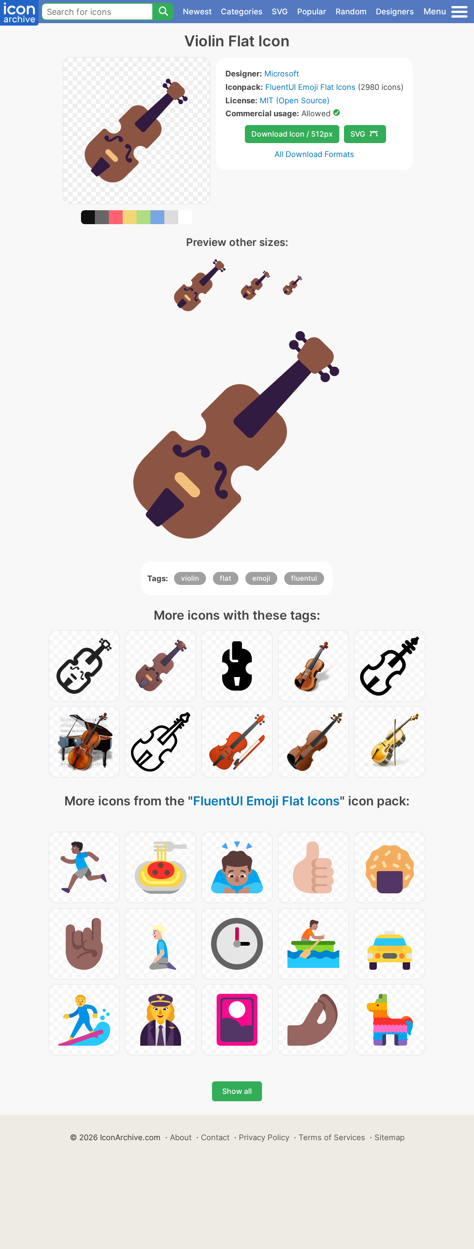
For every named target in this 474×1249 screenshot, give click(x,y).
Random (351, 11)
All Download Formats (314, 154)
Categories (241, 11)
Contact (215, 1137)
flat (225, 578)
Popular (311, 11)
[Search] (163, 11)
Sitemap (389, 1137)
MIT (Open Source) (295, 100)
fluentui (304, 578)
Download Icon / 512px (292, 133)
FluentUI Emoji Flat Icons (310, 87)
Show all (237, 1091)
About (181, 1137)
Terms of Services (332, 1137)
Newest (197, 11)
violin (190, 578)
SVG (280, 11)
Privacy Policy (264, 1137)
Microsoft (281, 73)
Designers (395, 11)
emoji (261, 578)
